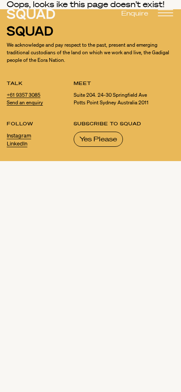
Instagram (19, 136)
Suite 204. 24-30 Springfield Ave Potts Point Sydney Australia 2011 (111, 98)
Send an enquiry (25, 102)
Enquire (134, 13)
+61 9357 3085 (23, 95)
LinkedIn (17, 144)
